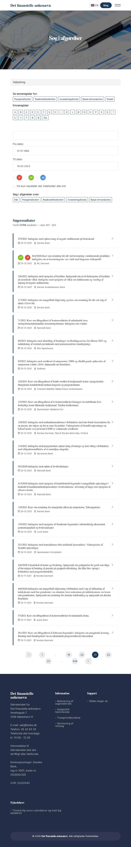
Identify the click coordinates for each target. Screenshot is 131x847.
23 (48, 661)
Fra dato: (18, 144)
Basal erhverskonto (93, 99)
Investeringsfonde (69, 99)
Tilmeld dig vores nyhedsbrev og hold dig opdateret (35, 811)
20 (82, 654)
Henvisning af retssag (64, 724)
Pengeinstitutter (22, 99)
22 (108, 654)
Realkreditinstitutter (45, 99)
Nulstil (110, 99)
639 (75, 661)
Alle (45, 118)
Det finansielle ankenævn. (54, 836)
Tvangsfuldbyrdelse (68, 717)
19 (69, 654)
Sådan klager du (98, 701)
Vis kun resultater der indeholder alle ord (41, 186)
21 (95, 654)
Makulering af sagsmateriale (64, 702)
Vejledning (19, 82)
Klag (105, 5)
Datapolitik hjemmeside (62, 710)
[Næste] (88, 661)
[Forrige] (29, 655)
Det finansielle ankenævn (30, 5)
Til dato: (18, 159)
